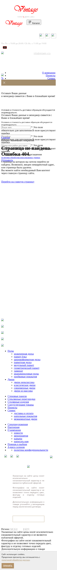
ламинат (18, 371)
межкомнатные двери (25, 419)
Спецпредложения (18, 424)
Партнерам (13, 427)
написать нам (21, 441)
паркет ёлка (20, 356)
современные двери (24, 388)
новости (18, 433)
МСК (13, 529)
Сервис (51, 78)
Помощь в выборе (17, 444)
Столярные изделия (18, 402)
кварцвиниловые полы (26, 373)
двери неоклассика (24, 382)
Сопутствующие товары (21, 404)
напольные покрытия (25, 416)
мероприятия (21, 435)
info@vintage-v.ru (42, 53)
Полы (11, 351)
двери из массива (23, 390)
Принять (7, 565)
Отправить (7, 160)
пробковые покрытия (25, 376)
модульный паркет (24, 365)
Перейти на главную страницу (17, 181)
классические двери (24, 385)
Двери (11, 379)
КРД (27, 529)
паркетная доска (23, 362)
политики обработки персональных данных (20, 157)
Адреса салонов (14, 53)
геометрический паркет (26, 368)
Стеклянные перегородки (21, 399)
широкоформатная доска (27, 359)
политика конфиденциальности (31, 450)
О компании (48, 72)
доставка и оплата (23, 413)
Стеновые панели (17, 396)
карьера (18, 438)
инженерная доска (24, 353)
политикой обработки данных (16, 560)
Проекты (50, 75)
